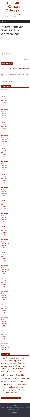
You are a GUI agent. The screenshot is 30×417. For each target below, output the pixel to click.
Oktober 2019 (4, 267)
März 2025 (3, 126)
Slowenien (14, 390)
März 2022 (3, 204)
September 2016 (5, 347)
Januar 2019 (3, 286)
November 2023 (4, 161)
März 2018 (3, 308)
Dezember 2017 (4, 315)
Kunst (24, 372)
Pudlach (4, 384)
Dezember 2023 (4, 159)
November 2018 (4, 291)
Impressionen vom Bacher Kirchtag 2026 (10, 78)
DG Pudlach (19, 361)
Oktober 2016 (4, 345)
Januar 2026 (3, 105)
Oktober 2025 (4, 111)
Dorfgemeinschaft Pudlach (13, 363)
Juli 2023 (3, 169)
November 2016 (4, 343)
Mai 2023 (3, 174)
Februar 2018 (4, 310)
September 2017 (5, 321)
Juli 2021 (3, 221)
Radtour (11, 384)
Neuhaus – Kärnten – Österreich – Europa (15, 8)
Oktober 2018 (4, 293)
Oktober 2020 (4, 241)
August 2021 (4, 219)
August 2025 (4, 115)
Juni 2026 (3, 94)
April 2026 (3, 98)
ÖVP (15, 393)
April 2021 (3, 228)
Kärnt (2, 375)
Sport (21, 390)
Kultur (19, 371)
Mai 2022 (3, 200)
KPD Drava (13, 372)
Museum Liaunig (6, 378)
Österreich (8, 392)
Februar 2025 (4, 128)
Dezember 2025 (4, 107)
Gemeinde (20, 366)
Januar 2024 (3, 156)
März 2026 (3, 100)
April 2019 (3, 280)
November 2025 (4, 109)
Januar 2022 (3, 208)
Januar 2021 (3, 234)
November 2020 (4, 239)
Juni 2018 (3, 302)
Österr (2, 393)
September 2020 (5, 243)
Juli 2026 (3, 92)
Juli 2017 (3, 325)
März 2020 (3, 256)
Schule (3, 387)
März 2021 (3, 230)
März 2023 (3, 178)
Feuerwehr (12, 366)
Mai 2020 (3, 252)
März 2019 (3, 282)
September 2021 (5, 217)
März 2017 (3, 334)
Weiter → (26, 59)
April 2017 (3, 332)
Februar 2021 (4, 232)
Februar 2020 (4, 258)
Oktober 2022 (4, 189)
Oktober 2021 (4, 215)
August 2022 (4, 193)
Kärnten (7, 374)
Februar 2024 (4, 154)
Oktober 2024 (4, 137)
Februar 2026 (4, 102)
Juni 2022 (3, 198)
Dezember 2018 (4, 289)
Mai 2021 (3, 226)
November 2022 (4, 187)
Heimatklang (18, 369)
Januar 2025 (3, 131)
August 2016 (4, 349)
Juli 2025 (3, 118)
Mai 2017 (3, 330)
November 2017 (4, 317)
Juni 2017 (3, 328)
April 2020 (3, 254)
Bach (8, 358)
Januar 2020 (3, 260)
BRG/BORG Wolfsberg (8, 361)
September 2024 (5, 139)
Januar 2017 (3, 338)
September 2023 (5, 165)
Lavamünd (15, 375)
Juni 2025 (3, 120)
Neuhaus (16, 378)
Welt (25, 390)
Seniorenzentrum (5, 390)
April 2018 (3, 306)
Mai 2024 (3, 148)
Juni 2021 (3, 224)
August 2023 (4, 167)
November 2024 (4, 135)
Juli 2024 (3, 143)
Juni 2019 (3, 276)
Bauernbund (13, 358)
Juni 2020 (3, 250)
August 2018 (4, 297)
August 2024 (4, 141)
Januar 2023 (3, 182)
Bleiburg (21, 358)
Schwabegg (10, 387)
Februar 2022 (4, 206)
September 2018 (5, 295)
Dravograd (22, 363)
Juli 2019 (3, 273)
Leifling (21, 375)
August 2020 (4, 245)
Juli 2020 (3, 247)
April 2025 (3, 124)
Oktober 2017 (4, 319)
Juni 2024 (3, 146)
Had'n (3, 369)
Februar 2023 (4, 180)
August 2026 (4, 89)
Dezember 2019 (4, 263)
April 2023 (3, 176)
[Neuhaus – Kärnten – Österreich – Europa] (2, 21)
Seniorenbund (20, 387)
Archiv (3, 358)
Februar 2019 (4, 284)
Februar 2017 (4, 336)
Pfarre (20, 381)
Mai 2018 (3, 304)
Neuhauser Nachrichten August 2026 (9, 72)
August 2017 (4, 323)
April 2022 (3, 202)
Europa (4, 366)
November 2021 (4, 213)
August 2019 (4, 271)
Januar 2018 (3, 312)
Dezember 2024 (4, 133)
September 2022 (5, 191)
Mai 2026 (3, 96)
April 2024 (3, 150)
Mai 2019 (3, 278)
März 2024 (3, 152)
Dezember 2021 (4, 211)
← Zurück (3, 59)
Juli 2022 (3, 195)
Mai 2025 (3, 122)
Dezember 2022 (4, 185)
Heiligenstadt (9, 369)
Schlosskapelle (20, 384)
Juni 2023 (3, 172)
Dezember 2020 (4, 237)
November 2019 (4, 265)
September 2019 (5, 269)
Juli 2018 (3, 299)
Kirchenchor (5, 372)
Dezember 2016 (4, 341)
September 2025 (5, 113)
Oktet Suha (13, 381)
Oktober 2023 (4, 163)
